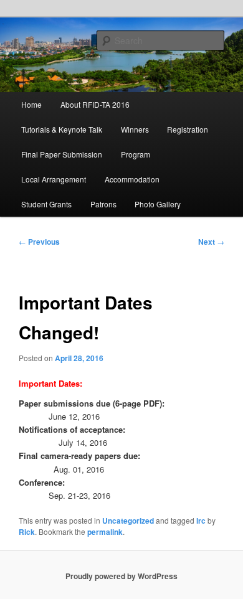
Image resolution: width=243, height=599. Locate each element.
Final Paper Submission (61, 154)
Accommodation (132, 179)
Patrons (103, 204)
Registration (187, 129)
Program (135, 154)
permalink (105, 531)
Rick (27, 531)
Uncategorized (128, 520)
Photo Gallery (158, 204)
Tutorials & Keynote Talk (61, 129)
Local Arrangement (53, 179)
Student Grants (46, 204)
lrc (201, 520)
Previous (39, 241)
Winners (135, 129)
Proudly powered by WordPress (121, 576)
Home (31, 104)
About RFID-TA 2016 (95, 104)
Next (211, 241)
